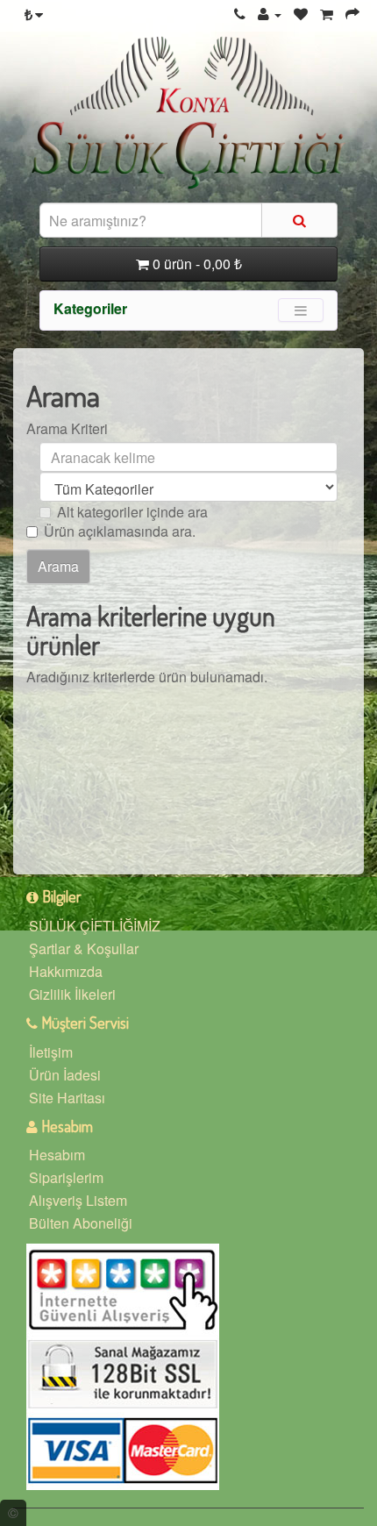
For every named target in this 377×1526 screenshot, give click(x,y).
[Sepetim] (326, 14)
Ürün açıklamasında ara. (120, 531)
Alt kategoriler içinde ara (132, 512)
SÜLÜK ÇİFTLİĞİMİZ (94, 926)
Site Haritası (67, 1097)
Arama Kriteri (67, 429)
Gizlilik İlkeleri (72, 994)
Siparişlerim (66, 1177)
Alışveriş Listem (78, 1200)
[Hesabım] (269, 14)
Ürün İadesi (65, 1075)
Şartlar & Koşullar (84, 948)
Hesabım (57, 1154)
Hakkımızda (66, 971)
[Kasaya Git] (352, 14)
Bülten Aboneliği (80, 1223)
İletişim (51, 1052)
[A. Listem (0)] (301, 14)
